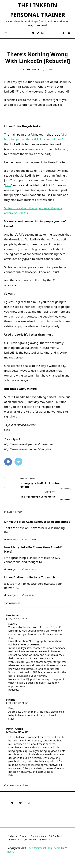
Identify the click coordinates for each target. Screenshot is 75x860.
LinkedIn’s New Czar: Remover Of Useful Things (37, 522)
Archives (12, 836)
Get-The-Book (55, 836)
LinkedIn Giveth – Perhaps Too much (29, 577)
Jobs (8, 185)
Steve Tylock (30, 69)
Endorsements (38, 836)
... (10, 532)
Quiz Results (14, 839)
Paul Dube (12, 615)
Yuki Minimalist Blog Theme (44, 848)
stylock (10, 699)
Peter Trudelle (14, 728)
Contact (24, 836)
